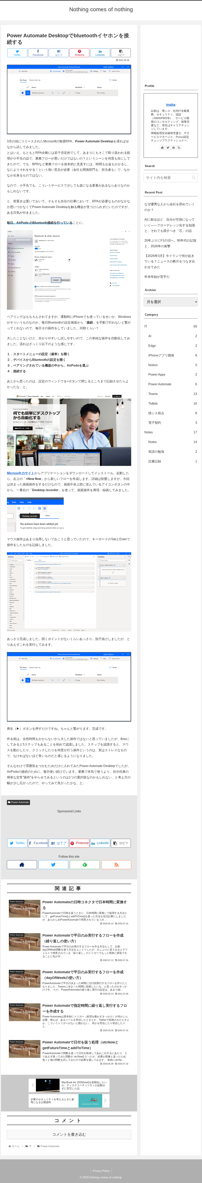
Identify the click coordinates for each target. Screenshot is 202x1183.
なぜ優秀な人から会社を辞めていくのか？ (169, 207)
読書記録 (172, 461)
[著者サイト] (22, 864)
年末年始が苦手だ (157, 276)
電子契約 (172, 422)
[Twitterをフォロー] (53, 864)
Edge (172, 345)
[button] (193, 177)
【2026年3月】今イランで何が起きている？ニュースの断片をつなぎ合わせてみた (169, 261)
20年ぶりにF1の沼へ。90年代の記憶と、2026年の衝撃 (170, 243)
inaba (170, 105)
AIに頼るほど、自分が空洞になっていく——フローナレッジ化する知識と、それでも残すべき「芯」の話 (169, 225)
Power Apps (172, 374)
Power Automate (20, 802)
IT (170, 326)
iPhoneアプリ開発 (172, 355)
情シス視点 (172, 413)
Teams (172, 394)
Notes (170, 432)
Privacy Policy (101, 1170)
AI (172, 336)
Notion (172, 365)
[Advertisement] (69, 824)
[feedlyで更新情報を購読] (85, 864)
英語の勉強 (172, 451)
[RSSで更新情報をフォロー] (116, 864)
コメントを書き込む (69, 1134)
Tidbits (172, 403)
